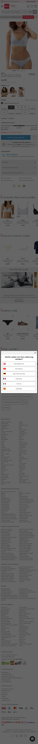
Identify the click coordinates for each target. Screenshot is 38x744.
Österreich (19, 364)
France (19, 379)
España (19, 389)
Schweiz (19, 369)
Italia (19, 384)
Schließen (35, 353)
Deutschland (19, 374)
